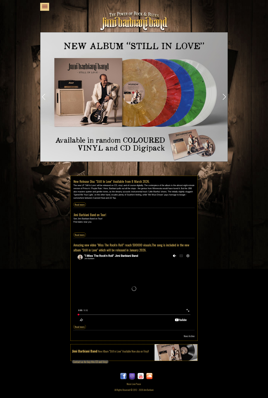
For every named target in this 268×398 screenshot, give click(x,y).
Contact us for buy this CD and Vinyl (90, 362)
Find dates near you (82, 222)
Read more (80, 204)
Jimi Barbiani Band (134, 19)
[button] (44, 97)
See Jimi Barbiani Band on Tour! (87, 218)
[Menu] (44, 7)
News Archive (189, 336)
